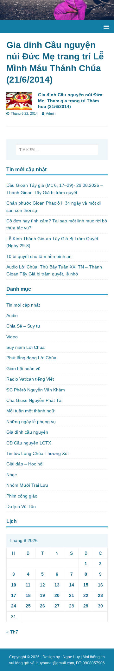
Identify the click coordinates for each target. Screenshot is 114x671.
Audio (12, 315)
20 (57, 595)
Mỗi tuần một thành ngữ (30, 410)
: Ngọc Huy (70, 657)
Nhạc (11, 474)
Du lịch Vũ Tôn (21, 506)
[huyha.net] (57, 16)
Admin (50, 113)
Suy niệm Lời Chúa (25, 347)
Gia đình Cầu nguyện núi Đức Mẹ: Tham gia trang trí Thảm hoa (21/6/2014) (70, 100)
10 (13, 584)
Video (12, 336)
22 (85, 595)
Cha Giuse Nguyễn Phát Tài (34, 400)
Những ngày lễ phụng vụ (31, 421)
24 (13, 605)
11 (28, 584)
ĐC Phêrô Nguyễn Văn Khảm (35, 389)
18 (28, 595)
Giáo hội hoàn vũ (23, 368)
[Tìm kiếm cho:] (57, 149)
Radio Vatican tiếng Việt (30, 379)
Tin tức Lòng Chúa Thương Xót (37, 453)
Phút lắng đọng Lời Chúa (31, 357)
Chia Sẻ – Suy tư (23, 326)
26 (42, 605)
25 (28, 605)
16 (100, 584)
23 (100, 595)
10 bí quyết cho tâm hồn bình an (39, 256)
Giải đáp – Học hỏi (24, 463)
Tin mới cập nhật (23, 305)
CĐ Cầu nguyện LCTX (28, 442)
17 (13, 595)
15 (85, 584)
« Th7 (12, 631)
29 (85, 605)
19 (42, 595)
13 (57, 584)
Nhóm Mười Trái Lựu (27, 485)
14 (71, 584)
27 (57, 605)
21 (71, 595)
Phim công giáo (21, 495)
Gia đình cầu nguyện (27, 432)
